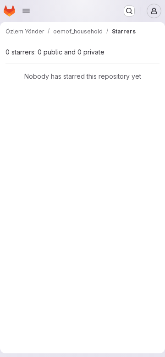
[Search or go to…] (129, 10)
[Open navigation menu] (26, 11)
